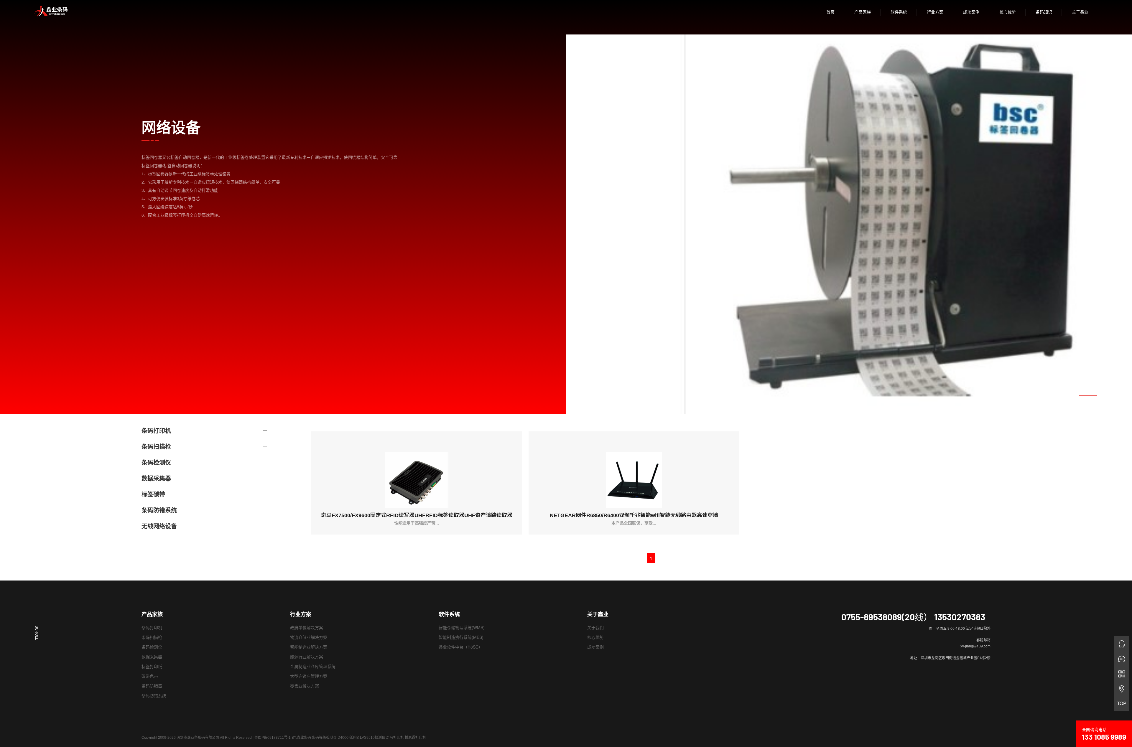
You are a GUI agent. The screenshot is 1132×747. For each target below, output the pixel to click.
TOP (1121, 703)
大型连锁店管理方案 (308, 676)
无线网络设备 (159, 526)
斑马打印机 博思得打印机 (406, 738)
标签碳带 (153, 494)
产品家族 (862, 12)
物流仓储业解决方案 (308, 637)
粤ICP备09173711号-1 (272, 738)
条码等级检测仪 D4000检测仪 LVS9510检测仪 (348, 738)
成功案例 (971, 12)
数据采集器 (156, 478)
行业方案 (935, 12)
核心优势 (1007, 12)
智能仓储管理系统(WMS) (462, 627)
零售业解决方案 (304, 686)
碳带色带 (150, 676)
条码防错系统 (159, 510)
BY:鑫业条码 (301, 738)
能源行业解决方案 (306, 656)
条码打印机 (156, 430)
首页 (830, 12)
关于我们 (595, 627)
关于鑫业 (1080, 12)
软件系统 (899, 12)
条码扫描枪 (156, 446)
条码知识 (1044, 12)
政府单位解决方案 (306, 627)
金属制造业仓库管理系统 (312, 666)
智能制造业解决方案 (308, 647)
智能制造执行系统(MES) (461, 637)
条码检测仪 (156, 462)
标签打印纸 (152, 666)
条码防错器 (152, 686)
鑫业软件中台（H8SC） (461, 647)
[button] (1088, 395)
